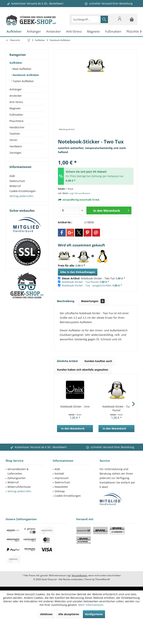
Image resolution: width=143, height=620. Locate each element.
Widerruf (15, 186)
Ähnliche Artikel (67, 361)
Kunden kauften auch (98, 361)
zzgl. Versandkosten (79, 193)
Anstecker (15, 95)
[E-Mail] (96, 233)
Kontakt (59, 473)
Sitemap (60, 491)
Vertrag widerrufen (21, 196)
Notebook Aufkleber (25, 75)
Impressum (62, 478)
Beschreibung (65, 301)
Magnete (14, 108)
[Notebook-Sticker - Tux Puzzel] (83, 256)
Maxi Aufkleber (21, 69)
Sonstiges (15, 152)
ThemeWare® (102, 579)
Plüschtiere (16, 121)
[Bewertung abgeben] (96, 157)
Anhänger (15, 89)
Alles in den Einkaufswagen (77, 272)
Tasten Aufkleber (23, 81)
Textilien (14, 133)
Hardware (15, 146)
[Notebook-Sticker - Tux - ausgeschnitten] (102, 256)
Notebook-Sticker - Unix (75, 406)
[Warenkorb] (131, 21)
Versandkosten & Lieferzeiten (17, 471)
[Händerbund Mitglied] (27, 225)
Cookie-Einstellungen (22, 191)
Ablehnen (46, 614)
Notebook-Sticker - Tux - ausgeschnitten (87, 285)
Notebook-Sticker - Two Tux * (93, 278)
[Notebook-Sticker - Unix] (75, 390)
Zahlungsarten (16, 478)
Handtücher (16, 127)
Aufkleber (15, 62)
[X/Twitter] (79, 233)
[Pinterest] (87, 233)
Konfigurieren (94, 614)
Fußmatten (16, 114)
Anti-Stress (16, 102)
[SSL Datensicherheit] (27, 252)
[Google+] (70, 233)
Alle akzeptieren (68, 614)
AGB (12, 176)
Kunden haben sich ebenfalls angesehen (82, 369)
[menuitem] (131, 19)
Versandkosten (79, 575)
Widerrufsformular (19, 487)
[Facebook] (62, 233)
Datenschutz (17, 181)
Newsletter (61, 487)
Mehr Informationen (91, 605)
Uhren (13, 140)
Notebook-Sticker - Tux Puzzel (80, 282)
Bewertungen (92, 301)
